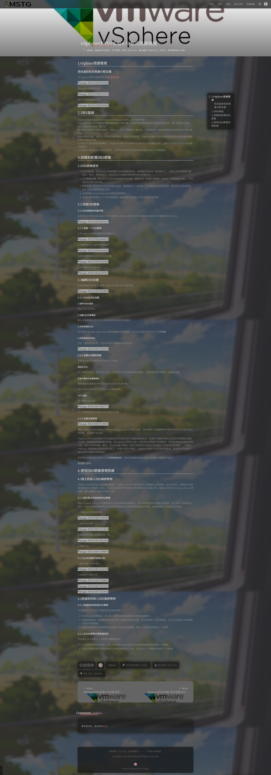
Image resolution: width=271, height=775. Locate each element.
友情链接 (250, 4)
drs (85, 673)
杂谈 (228, 4)
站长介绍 (238, 4)
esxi (90, 673)
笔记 (220, 4)
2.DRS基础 (217, 111)
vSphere (97, 673)
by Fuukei (144, 768)
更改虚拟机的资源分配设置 (222, 105)
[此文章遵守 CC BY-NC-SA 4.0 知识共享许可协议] (87, 665)
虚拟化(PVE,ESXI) (102, 50)
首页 (211, 4)
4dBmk (90, 50)
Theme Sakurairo (130, 768)
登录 (105, 726)
